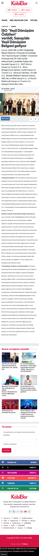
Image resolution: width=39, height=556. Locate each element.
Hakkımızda (14, 521)
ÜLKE (13, 525)
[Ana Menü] (2, 3)
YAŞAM (20, 528)
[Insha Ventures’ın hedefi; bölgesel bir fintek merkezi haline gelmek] (28, 380)
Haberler (4, 26)
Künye (6, 525)
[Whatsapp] (29, 511)
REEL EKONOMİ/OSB (19, 20)
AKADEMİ (21, 525)
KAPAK (4, 20)
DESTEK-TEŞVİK (9, 528)
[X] (13, 511)
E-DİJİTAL (20, 14)
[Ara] (37, 3)
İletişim (33, 521)
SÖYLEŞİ (33, 20)
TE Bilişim (25, 544)
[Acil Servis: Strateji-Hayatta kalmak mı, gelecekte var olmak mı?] (10, 357)
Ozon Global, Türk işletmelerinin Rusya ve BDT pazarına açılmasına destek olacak (28, 414)
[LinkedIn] (21, 511)
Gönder (6, 450)
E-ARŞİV (27, 10)
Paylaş (6, 118)
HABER (13, 26)
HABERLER (27, 523)
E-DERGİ (14, 10)
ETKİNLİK (29, 528)
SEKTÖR (6, 523)
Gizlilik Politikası (27, 518)
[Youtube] (25, 511)
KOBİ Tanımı (16, 523)
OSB (5, 521)
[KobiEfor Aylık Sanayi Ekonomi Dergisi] (19, 3)
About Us (7, 518)
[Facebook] (10, 511)
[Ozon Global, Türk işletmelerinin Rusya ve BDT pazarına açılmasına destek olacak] (28, 404)
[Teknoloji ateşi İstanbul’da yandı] (10, 404)
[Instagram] (17, 511)
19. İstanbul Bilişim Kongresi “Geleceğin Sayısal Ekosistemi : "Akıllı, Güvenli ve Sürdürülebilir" (28, 367)
